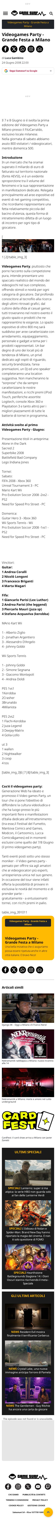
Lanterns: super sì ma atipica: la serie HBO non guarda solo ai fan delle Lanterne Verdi (28, 1191)
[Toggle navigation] (5, 13)
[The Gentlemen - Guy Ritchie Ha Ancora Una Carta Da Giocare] (28, 1390)
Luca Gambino (14, 58)
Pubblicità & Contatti (34, 1494)
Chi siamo (13, 1494)
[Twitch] (48, 1486)
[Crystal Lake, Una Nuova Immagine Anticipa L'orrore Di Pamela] (28, 1353)
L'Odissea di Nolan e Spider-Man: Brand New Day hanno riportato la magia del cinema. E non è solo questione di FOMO (28, 1234)
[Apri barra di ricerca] (51, 13)
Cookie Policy (16, 1505)
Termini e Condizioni (17, 1500)
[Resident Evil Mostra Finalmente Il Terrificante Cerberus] (28, 1316)
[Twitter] (29, 1486)
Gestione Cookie (36, 1505)
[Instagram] (19, 1486)
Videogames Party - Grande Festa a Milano (28, 24)
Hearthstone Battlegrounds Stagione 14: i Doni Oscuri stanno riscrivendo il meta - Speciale (28, 1278)
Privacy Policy (40, 1500)
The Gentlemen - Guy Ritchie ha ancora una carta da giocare (28, 1407)
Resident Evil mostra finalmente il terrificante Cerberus (28, 1333)
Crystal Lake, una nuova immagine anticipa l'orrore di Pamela (28, 1370)
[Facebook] (9, 1486)
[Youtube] (39, 1486)
